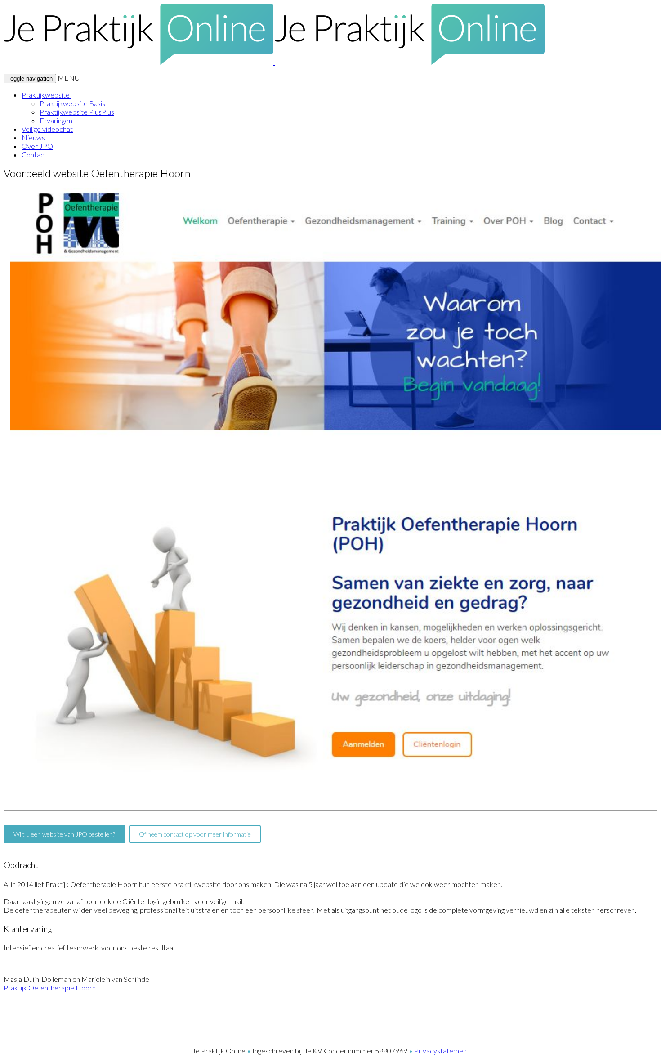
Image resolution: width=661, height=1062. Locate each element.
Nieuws (33, 137)
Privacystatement (441, 1050)
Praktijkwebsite (46, 94)
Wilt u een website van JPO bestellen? (64, 834)
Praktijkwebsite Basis (72, 103)
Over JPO (37, 146)
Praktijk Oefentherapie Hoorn (50, 987)
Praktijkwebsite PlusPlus (77, 112)
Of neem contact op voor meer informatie (195, 834)
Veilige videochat (47, 129)
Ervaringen (56, 120)
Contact (34, 154)
